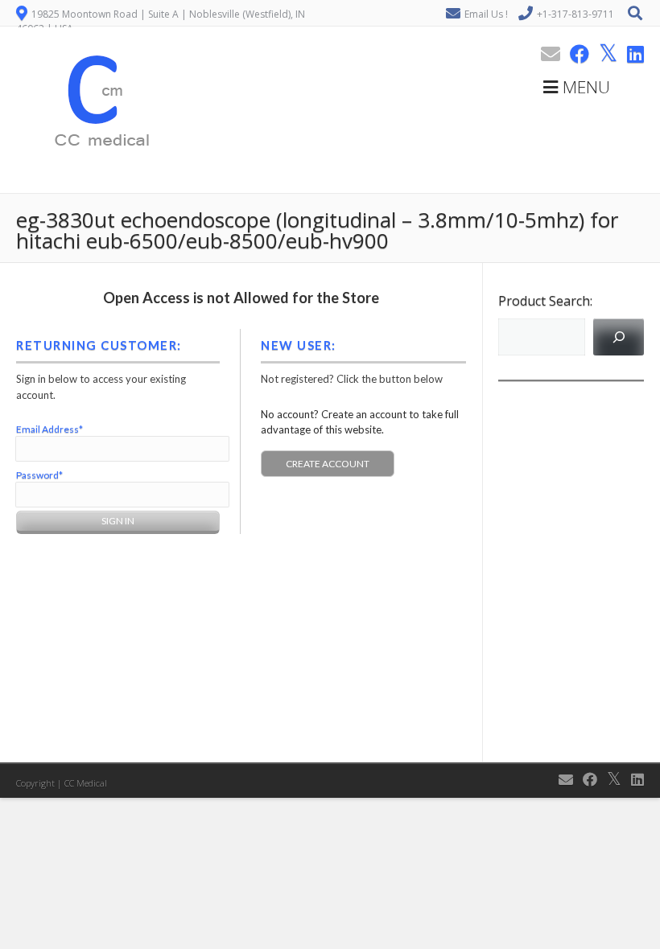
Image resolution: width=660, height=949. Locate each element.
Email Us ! (486, 14)
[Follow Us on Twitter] (603, 53)
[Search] (618, 336)
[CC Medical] (96, 184)
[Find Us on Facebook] (574, 53)
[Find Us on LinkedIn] (630, 53)
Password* (39, 475)
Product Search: (545, 301)
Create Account (327, 464)
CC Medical (85, 783)
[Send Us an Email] (545, 53)
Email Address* (49, 429)
